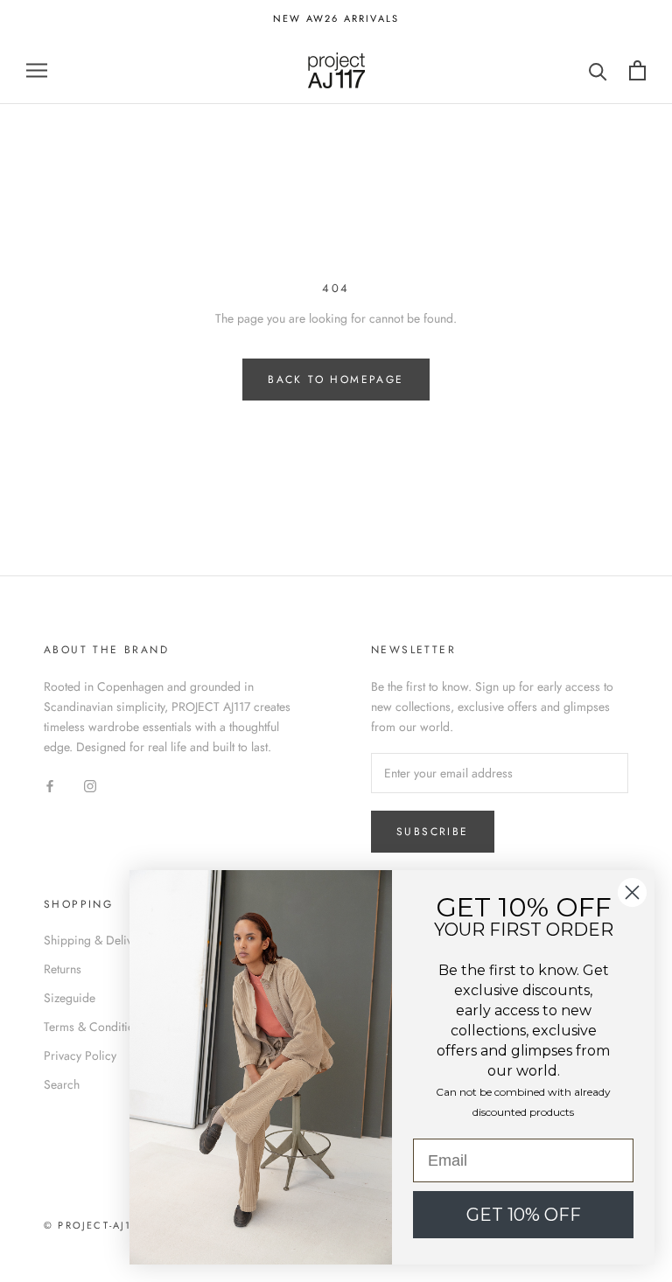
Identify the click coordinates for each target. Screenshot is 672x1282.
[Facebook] (50, 785)
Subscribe (432, 832)
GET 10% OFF (523, 1214)
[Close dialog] (632, 892)
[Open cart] (637, 70)
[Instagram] (90, 785)
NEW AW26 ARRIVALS (336, 18)
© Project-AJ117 (94, 1225)
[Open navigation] (36, 70)
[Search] (598, 70)
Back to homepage (335, 379)
